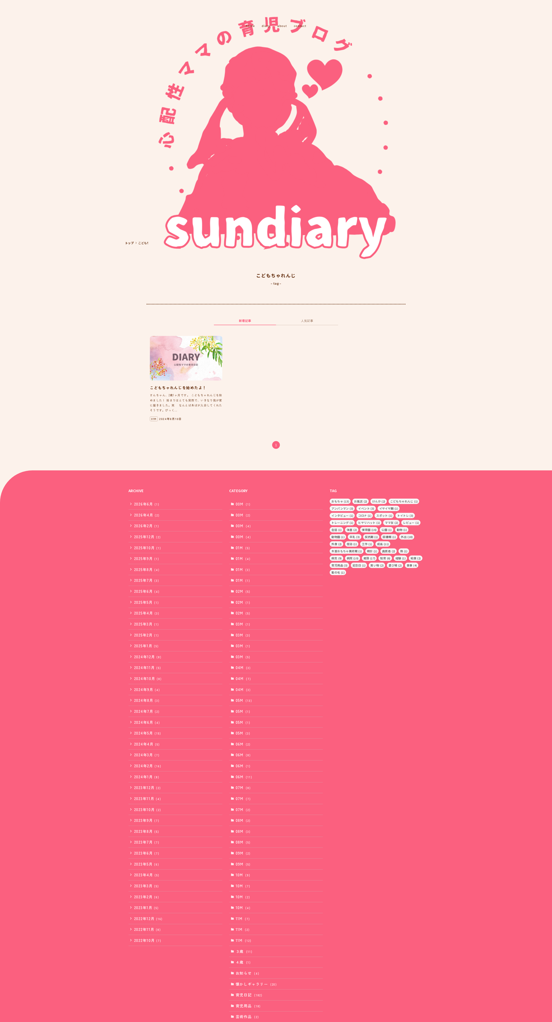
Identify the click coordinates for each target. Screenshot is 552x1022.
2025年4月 (146, 613)
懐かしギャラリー (256, 984)
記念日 (359, 565)
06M (243, 744)
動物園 (338, 537)
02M (243, 591)
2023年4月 (146, 874)
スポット (384, 515)
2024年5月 (147, 733)
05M (244, 700)
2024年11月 (147, 667)
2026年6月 (146, 504)
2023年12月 (147, 787)
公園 (386, 530)
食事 (412, 565)
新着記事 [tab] (245, 320)
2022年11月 (147, 929)
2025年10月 (147, 547)
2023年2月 (146, 896)
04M (243, 667)
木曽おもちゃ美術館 (346, 551)
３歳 (244, 951)
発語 (369, 558)
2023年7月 (146, 842)
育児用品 (248, 1005)
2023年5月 (146, 864)
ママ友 (391, 523)
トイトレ (405, 515)
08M (243, 820)
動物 (402, 530)
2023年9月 (146, 820)
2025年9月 (146, 558)
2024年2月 (147, 765)
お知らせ (247, 973)
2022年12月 (148, 918)
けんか (378, 501)
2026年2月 (146, 525)
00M (243, 504)
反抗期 (371, 537)
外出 (407, 537)
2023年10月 (147, 809)
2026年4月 (147, 515)
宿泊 (352, 544)
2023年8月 (146, 831)
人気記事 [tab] (307, 320)
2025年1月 (146, 645)
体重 (352, 530)
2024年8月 (147, 700)
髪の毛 (338, 572)
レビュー (411, 523)
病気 (336, 558)
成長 (383, 544)
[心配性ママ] (276, 12)
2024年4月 (147, 744)
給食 (416, 558)
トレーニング (342, 523)
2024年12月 (148, 656)
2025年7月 (146, 580)
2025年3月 (146, 624)
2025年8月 (147, 569)
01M (243, 547)
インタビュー (342, 515)
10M (243, 874)
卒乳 (355, 537)
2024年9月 (147, 689)
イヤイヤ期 (388, 508)
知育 (385, 558)
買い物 (377, 565)
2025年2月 (146, 635)
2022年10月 (147, 940)
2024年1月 (146, 776)
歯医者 (388, 551)
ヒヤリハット (369, 523)
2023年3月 (146, 885)
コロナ (364, 515)
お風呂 (360, 501)
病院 (353, 558)
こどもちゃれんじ (404, 501)
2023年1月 (146, 907)
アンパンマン (342, 508)
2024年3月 (147, 754)
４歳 (243, 962)
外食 (336, 544)
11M (243, 918)
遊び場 (395, 565)
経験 (400, 558)
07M (243, 787)
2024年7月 (147, 711)
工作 (367, 544)
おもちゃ (340, 501)
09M (243, 853)
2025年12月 (147, 536)
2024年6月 (147, 722)
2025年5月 (146, 602)
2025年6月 (147, 591)
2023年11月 (147, 798)
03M (243, 624)
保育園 (369, 530)
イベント (366, 508)
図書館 (389, 537)
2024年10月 (148, 678)
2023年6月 (146, 853)
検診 (372, 551)
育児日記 (249, 994)
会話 (336, 530)
